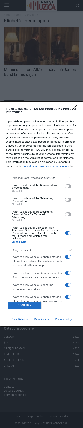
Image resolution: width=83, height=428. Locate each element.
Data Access (41, 319)
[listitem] (41, 178)
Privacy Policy (63, 319)
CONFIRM (25, 305)
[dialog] (41, 214)
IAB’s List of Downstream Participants (46, 165)
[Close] (75, 109)
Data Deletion (19, 319)
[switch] (68, 186)
